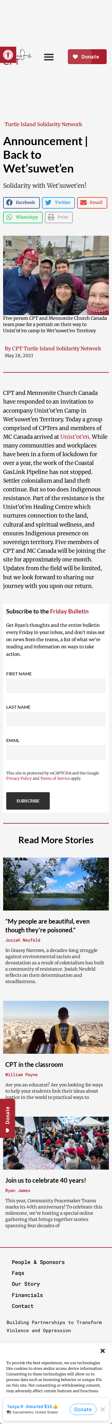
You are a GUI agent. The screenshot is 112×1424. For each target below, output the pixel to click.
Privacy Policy (19, 778)
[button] (103, 1351)
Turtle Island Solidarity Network (43, 124)
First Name (19, 673)
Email (12, 740)
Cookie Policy (36, 1418)
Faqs (18, 1272)
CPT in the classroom (34, 1064)
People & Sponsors (38, 1262)
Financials (27, 1295)
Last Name (18, 707)
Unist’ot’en (74, 436)
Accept (56, 1409)
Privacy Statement (68, 1418)
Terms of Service (55, 778)
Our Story (26, 1283)
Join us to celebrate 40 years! (45, 1180)
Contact (23, 1305)
